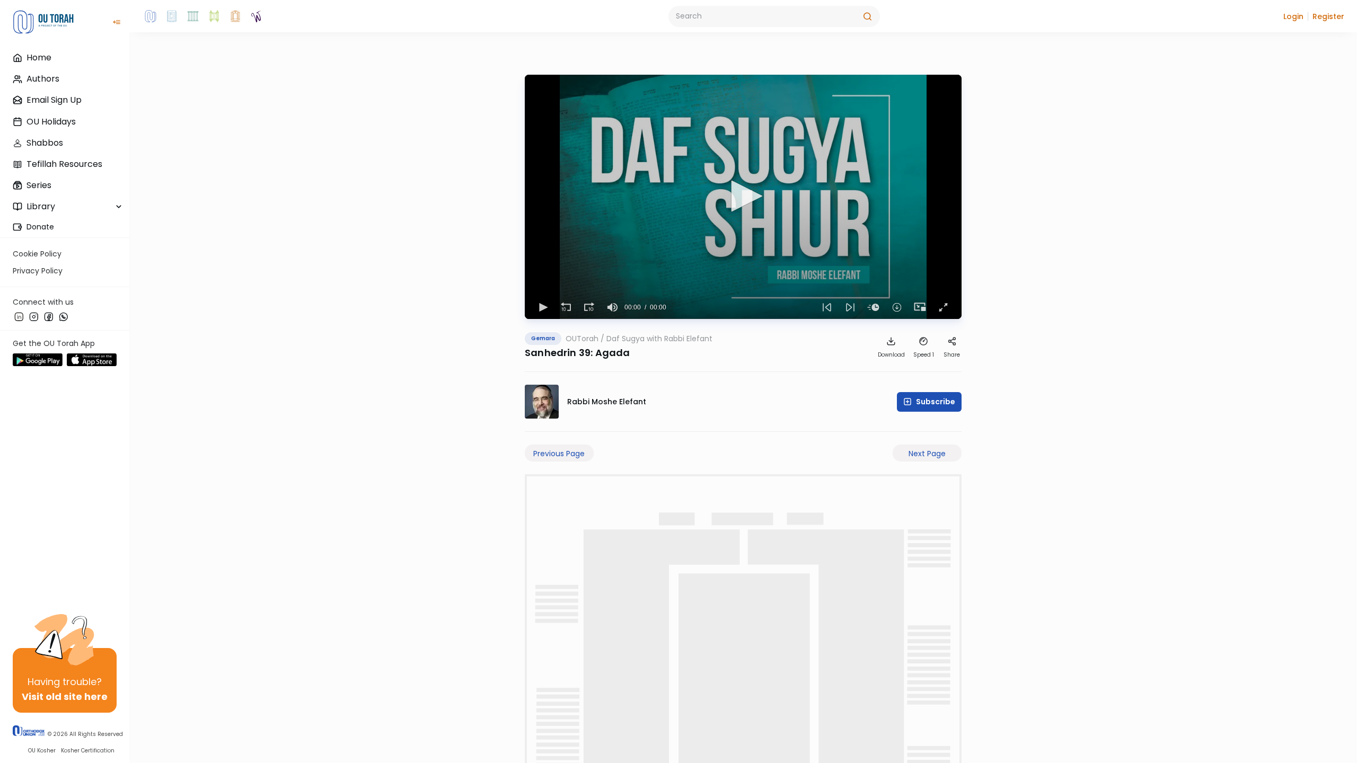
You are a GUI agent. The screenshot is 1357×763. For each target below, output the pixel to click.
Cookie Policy (37, 254)
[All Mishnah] (171, 16)
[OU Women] (256, 16)
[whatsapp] (63, 316)
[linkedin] (19, 316)
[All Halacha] (192, 16)
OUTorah (582, 338)
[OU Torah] (150, 16)
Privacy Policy (38, 270)
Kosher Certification (87, 751)
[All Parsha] (214, 16)
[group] (612, 307)
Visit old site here (65, 696)
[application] (743, 197)
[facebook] (48, 316)
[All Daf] (235, 16)
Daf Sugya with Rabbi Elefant (659, 338)
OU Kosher (42, 751)
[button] (1293, 16)
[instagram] (34, 316)
